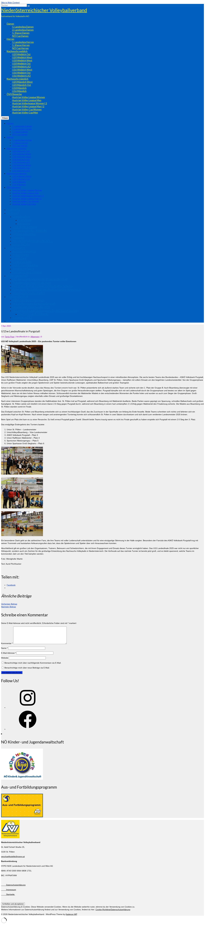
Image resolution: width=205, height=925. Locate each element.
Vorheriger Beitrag (9, 604)
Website (4, 658)
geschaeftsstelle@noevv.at (13, 856)
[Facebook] (28, 729)
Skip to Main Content (10, 2)
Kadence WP (71, 914)
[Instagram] (28, 707)
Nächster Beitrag (8, 607)
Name (4, 648)
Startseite (8, 894)
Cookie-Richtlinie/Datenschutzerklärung (113, 909)
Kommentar (7, 643)
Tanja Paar (9, 337)
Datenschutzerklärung (13, 885)
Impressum (8, 890)
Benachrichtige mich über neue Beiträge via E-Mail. (27, 668)
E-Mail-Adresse (8, 653)
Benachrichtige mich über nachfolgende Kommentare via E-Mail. (32, 663)
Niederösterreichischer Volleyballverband (44, 10)
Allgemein (35, 337)
